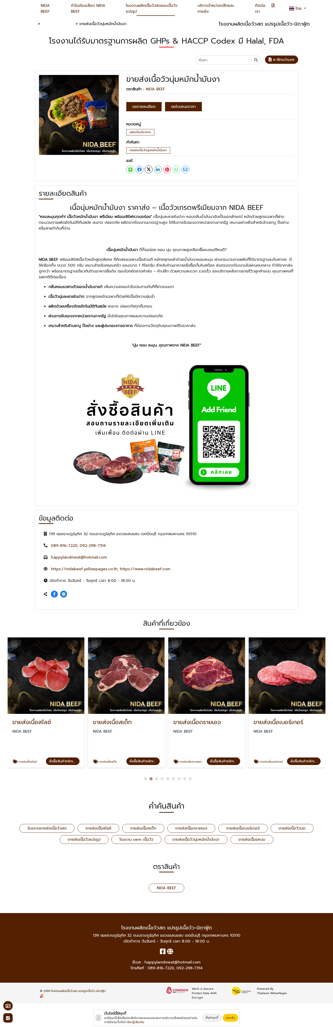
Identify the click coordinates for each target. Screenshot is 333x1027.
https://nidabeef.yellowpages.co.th (84, 569)
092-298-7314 (93, 546)
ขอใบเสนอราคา (183, 107)
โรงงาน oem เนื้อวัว (136, 839)
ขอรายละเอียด (144, 107)
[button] (145, 778)
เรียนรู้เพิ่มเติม (135, 1022)
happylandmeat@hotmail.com (79, 557)
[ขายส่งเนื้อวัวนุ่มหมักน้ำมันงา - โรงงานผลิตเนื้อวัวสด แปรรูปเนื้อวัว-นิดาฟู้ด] (79, 115)
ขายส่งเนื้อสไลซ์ (98, 828)
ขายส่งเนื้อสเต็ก (143, 828)
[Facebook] (54, 594)
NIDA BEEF (45, 8)
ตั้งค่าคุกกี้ (212, 1018)
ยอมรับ (230, 1018)
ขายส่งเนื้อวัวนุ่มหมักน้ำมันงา (148, 150)
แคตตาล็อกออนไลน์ (58, 24)
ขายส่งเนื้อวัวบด (292, 828)
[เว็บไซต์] (64, 594)
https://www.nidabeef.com (145, 569)
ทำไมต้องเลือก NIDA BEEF (88, 8)
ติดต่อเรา (260, 8)
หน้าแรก (29, 24)
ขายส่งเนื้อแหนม (251, 839)
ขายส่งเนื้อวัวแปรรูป (84, 839)
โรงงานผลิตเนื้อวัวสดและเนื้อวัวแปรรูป (151, 8)
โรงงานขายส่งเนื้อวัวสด (47, 828)
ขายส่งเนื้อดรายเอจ (191, 828)
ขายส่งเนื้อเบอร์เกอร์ (243, 828)
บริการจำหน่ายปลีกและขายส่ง (215, 8)
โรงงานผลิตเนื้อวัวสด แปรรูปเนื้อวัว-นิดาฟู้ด (78, 991)
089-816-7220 (64, 546)
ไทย (299, 8)
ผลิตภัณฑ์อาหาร (140, 132)
